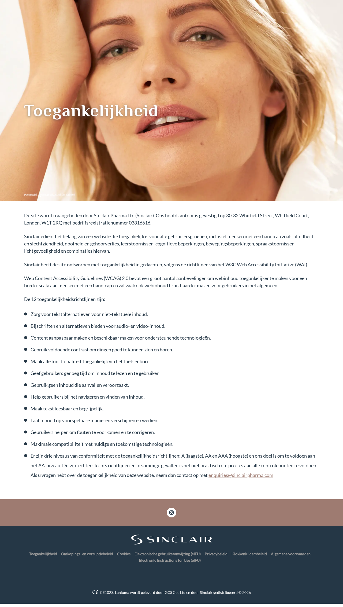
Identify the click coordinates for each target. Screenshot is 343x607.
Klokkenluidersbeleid (249, 553)
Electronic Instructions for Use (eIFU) (170, 560)
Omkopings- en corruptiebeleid (87, 553)
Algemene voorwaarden (291, 553)
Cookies (124, 553)
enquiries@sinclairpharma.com (240, 475)
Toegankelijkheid (43, 553)
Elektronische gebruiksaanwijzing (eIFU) (168, 553)
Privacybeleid (216, 553)
